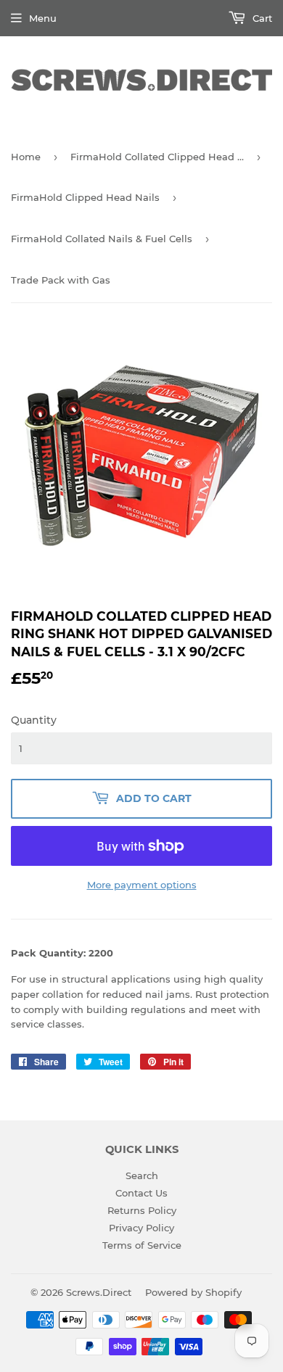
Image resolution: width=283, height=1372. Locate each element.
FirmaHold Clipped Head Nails (85, 197)
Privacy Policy (141, 1227)
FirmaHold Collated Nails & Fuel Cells (101, 238)
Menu (43, 18)
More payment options (142, 884)
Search (142, 1175)
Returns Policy (141, 1210)
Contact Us (141, 1193)
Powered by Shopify (193, 1292)
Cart (261, 18)
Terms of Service (141, 1245)
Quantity (34, 720)
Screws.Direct (98, 1292)
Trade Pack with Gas (60, 280)
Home (26, 156)
